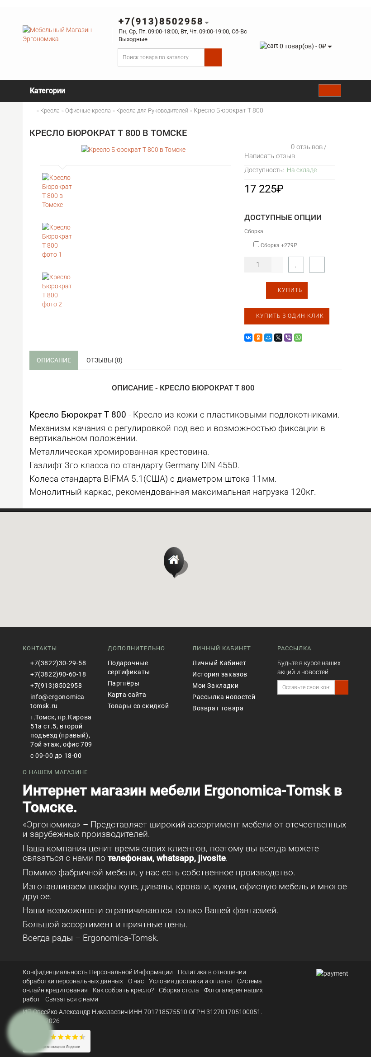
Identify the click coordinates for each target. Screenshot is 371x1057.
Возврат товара (217, 708)
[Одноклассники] (258, 338)
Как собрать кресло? (123, 990)
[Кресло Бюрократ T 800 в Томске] (133, 148)
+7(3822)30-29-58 (58, 663)
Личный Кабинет (219, 663)
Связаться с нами (71, 999)
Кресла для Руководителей (152, 110)
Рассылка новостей (223, 696)
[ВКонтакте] (248, 338)
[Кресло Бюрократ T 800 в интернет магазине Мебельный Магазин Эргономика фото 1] (57, 241)
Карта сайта (127, 694)
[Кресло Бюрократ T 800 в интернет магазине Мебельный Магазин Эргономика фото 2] (57, 290)
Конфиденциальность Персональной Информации (98, 972)
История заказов (219, 674)
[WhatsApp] (298, 338)
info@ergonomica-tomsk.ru (58, 701)
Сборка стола (179, 990)
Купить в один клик (289, 316)
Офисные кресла (88, 110)
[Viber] (288, 338)
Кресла (50, 110)
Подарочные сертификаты (129, 667)
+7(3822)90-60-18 (58, 674)
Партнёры (124, 683)
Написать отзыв (269, 156)
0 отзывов (305, 147)
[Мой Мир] (268, 338)
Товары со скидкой (138, 705)
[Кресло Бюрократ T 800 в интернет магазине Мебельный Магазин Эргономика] (57, 191)
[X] (278, 338)
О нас (136, 981)
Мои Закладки (215, 685)
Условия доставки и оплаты (190, 981)
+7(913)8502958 (56, 685)
